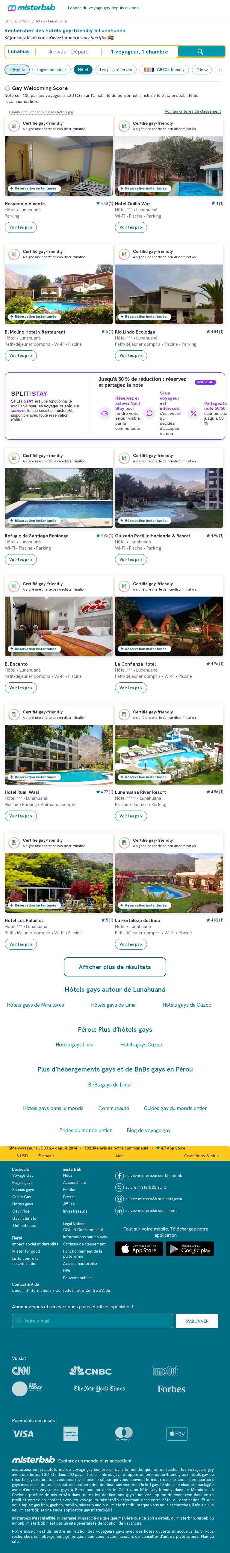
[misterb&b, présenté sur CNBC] (90, 1370)
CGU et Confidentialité (83, 1229)
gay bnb (41, 1505)
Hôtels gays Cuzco (141, 1044)
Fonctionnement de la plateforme (82, 1254)
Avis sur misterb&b (80, 1263)
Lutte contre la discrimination (25, 1261)
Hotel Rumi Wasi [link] (22, 792)
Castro (125, 1489)
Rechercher (201, 56)
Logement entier (51, 69)
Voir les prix (20, 227)
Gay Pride (21, 1211)
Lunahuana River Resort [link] (140, 792)
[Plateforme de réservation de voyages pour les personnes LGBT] (33, 1459)
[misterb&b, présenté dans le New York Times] (99, 1388)
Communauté (114, 1108)
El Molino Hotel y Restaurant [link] (35, 332)
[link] (102, 191)
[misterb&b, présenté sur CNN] (21, 1370)
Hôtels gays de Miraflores (35, 1005)
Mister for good (26, 1251)
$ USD (22, 1155)
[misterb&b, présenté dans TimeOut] (165, 1370)
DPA (66, 1270)
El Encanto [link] (16, 664)
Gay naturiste (24, 1218)
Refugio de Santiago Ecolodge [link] (37, 536)
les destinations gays (114, 1494)
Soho (167, 1484)
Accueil (12, 21)
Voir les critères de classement (193, 111)
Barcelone (84, 1489)
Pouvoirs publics (78, 1277)
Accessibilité (74, 1182)
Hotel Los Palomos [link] (24, 921)
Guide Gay (21, 1196)
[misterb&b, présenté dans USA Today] (27, 1388)
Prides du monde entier (85, 1130)
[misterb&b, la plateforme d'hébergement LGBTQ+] (30, 7)
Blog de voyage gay (149, 1130)
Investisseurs (75, 1211)
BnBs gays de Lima (109, 1084)
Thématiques (24, 1225)
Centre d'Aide (97, 1290)
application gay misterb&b (86, 1510)
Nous (67, 1175)
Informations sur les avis (85, 1236)
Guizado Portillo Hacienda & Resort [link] (152, 536)
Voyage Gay (23, 1175)
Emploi (69, 1189)
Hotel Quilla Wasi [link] (133, 204)
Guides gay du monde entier (175, 1108)
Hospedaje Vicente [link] (25, 204)
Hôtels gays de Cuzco (187, 1005)
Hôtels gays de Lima (113, 1005)
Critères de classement (84, 1244)
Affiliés (69, 1204)
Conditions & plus (201, 1155)
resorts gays (23, 1479)
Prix (199, 69)
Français (46, 1155)
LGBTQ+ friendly (169, 69)
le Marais (194, 1489)
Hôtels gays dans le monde (53, 1108)
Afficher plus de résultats (115, 967)
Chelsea (19, 1494)
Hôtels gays (22, 1204)
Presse (69, 1196)
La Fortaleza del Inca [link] (137, 921)
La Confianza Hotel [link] (135, 664)
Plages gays (22, 1182)
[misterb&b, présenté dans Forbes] (171, 1389)
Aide (119, 1155)
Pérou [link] (26, 21)
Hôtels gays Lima (74, 1044)
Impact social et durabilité (35, 1244)
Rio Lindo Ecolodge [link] (135, 332)
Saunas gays (23, 1189)
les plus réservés (116, 69)
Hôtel (15, 70)
